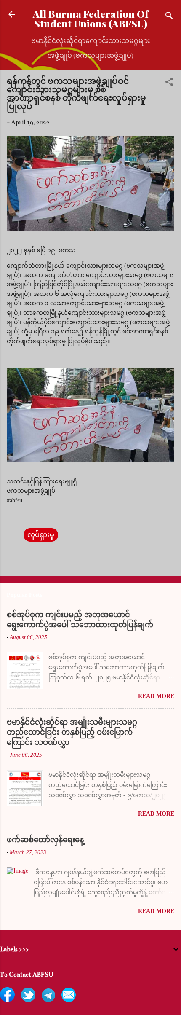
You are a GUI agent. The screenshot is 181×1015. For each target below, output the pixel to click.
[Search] (169, 17)
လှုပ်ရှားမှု (40, 535)
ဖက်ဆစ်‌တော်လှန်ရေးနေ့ (45, 839)
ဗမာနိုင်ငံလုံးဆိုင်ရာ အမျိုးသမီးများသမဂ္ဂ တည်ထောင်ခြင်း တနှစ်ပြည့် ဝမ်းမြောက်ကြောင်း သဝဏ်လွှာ (72, 732)
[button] (169, 83)
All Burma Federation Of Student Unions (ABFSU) (91, 18)
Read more (156, 696)
